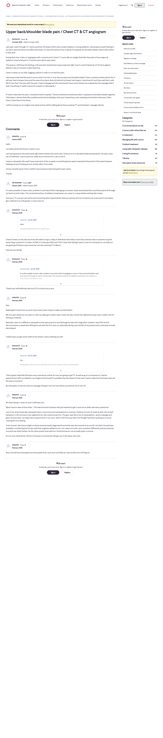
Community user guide (132, 98)
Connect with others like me (139, 130)
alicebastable (17, 183)
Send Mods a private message (134, 63)
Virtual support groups (132, 102)
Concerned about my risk (139, 126)
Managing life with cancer (139, 139)
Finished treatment (139, 144)
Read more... (133, 173)
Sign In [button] (53, 125)
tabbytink (15, 136)
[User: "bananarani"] (8, 40)
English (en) (123, 5)
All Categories (127, 121)
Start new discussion (131, 68)
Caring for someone (139, 153)
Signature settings (130, 58)
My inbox (127, 88)
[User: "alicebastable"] (8, 183)
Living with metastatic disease (139, 149)
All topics (127, 78)
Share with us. (50, 24)
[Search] (132, 5)
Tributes (139, 158)
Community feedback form (134, 107)
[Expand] (61, 234)
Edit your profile (129, 49)
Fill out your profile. (147, 182)
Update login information (133, 53)
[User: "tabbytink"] (8, 137)
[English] (18, 5)
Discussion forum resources (139, 163)
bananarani (16, 39)
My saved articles (130, 93)
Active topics (129, 83)
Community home (130, 73)
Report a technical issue (132, 112)
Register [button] (67, 125)
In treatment (139, 135)
